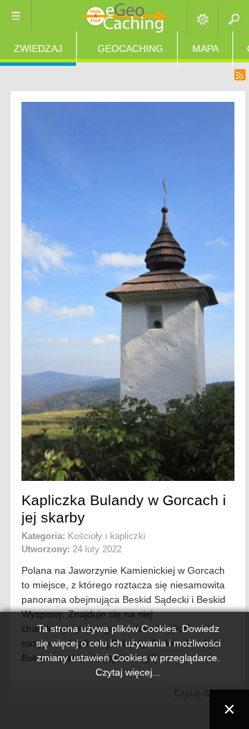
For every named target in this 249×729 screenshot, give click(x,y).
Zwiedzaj (38, 48)
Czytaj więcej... (127, 672)
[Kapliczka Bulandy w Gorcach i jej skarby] (127, 477)
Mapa (205, 48)
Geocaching (130, 48)
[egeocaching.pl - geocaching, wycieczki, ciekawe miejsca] (125, 19)
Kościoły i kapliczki (106, 536)
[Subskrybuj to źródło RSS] (240, 74)
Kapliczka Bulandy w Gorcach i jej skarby (123, 508)
